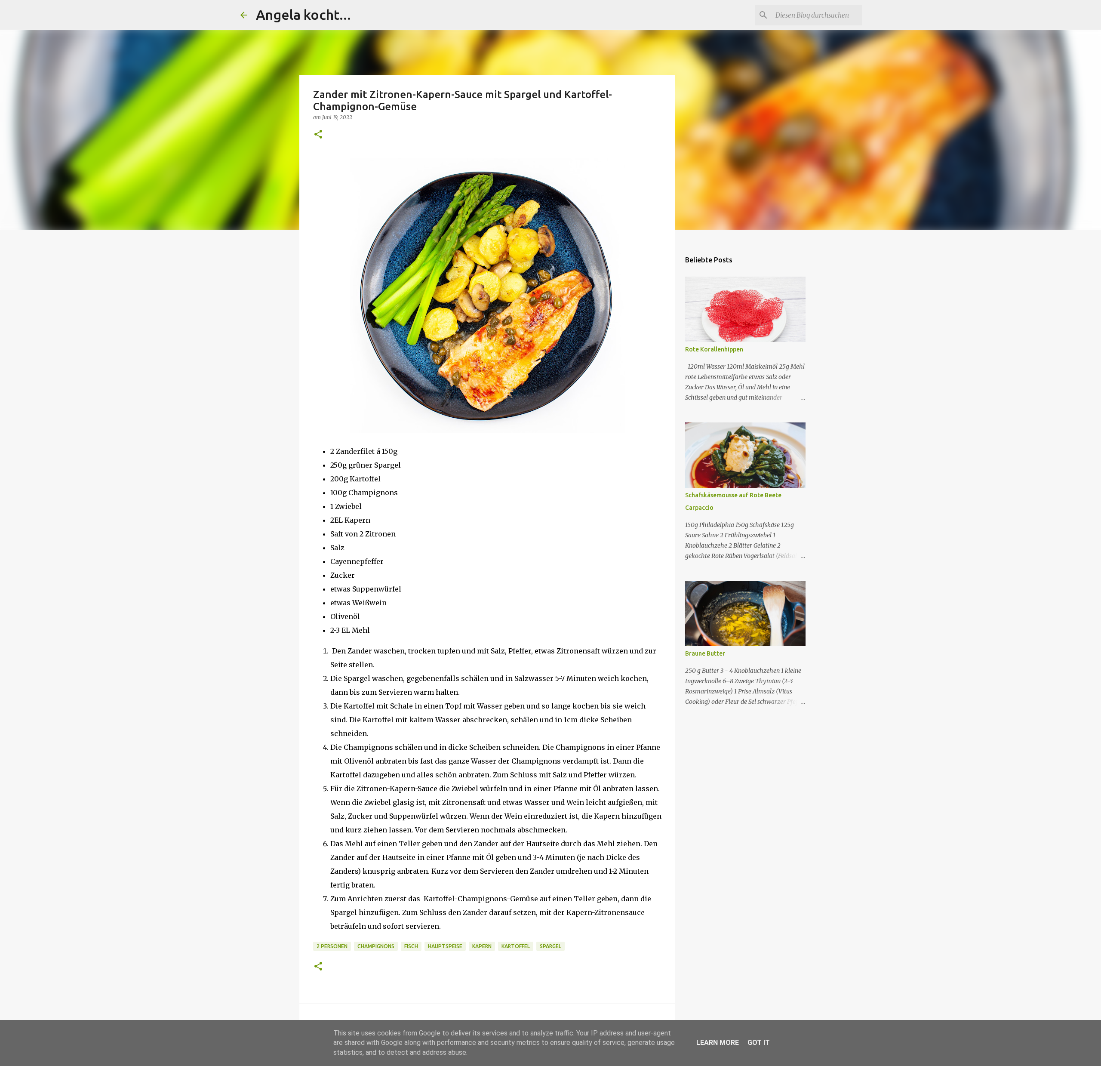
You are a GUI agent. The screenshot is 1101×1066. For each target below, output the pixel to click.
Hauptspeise (445, 946)
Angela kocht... (303, 14)
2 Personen (332, 946)
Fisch (411, 946)
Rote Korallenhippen (714, 349)
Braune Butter (705, 653)
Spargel (550, 946)
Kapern (482, 946)
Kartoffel (515, 946)
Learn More (717, 1042)
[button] (318, 135)
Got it (758, 1042)
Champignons (375, 946)
